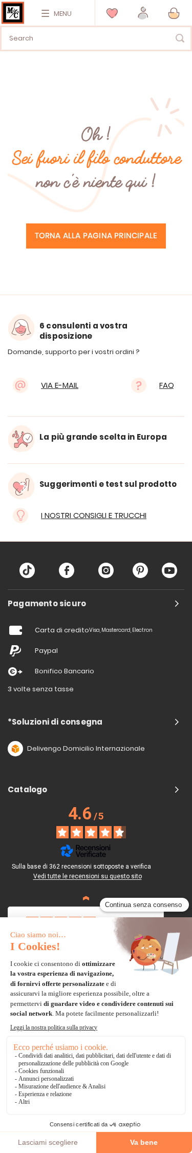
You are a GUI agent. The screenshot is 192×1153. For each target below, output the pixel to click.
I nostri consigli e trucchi (93, 515)
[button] (143, 13)
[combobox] (96, 38)
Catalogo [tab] (28, 790)
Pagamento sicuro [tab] (47, 604)
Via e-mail (59, 385)
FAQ (166, 385)
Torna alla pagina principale (96, 236)
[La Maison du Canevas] (13, 13)
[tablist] (96, 604)
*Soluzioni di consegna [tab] (55, 722)
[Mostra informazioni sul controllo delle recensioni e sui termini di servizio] (158, 865)
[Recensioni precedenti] (86, 898)
